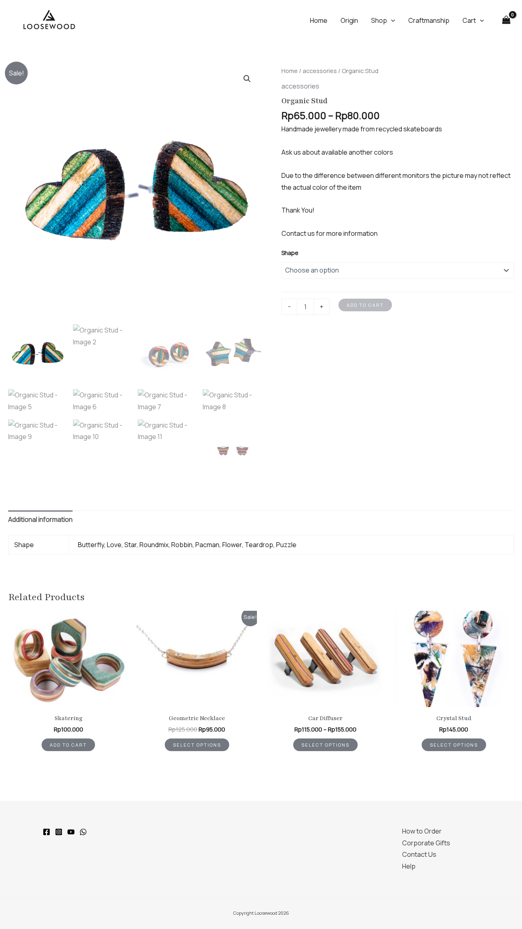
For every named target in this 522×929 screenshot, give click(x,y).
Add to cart (365, 305)
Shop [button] (379, 20)
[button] (391, 20)
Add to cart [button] (68, 745)
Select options (197, 745)
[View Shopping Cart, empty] (506, 20)
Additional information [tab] (40, 519)
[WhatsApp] (83, 832)
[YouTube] (71, 832)
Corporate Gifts (426, 842)
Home (318, 20)
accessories (320, 71)
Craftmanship (428, 20)
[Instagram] (58, 832)
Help (409, 866)
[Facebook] (46, 832)
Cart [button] (469, 20)
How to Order (422, 831)
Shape (290, 253)
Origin (349, 20)
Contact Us (419, 854)
